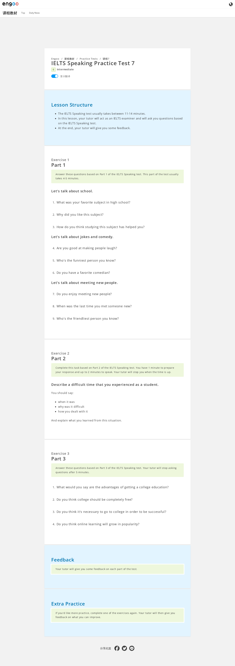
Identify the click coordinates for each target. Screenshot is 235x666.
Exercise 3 (60, 453)
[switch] (54, 76)
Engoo (55, 58)
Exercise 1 (60, 159)
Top (23, 12)
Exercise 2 (60, 353)
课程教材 (69, 58)
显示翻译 (65, 76)
